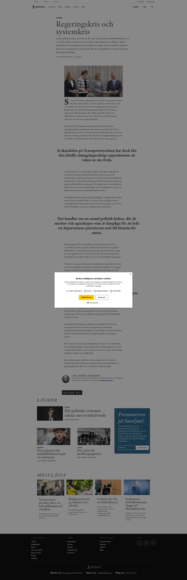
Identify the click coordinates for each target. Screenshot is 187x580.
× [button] (130, 274)
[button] (93, 303)
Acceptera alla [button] (86, 297)
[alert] (93, 290)
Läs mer (98, 286)
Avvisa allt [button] (102, 297)
